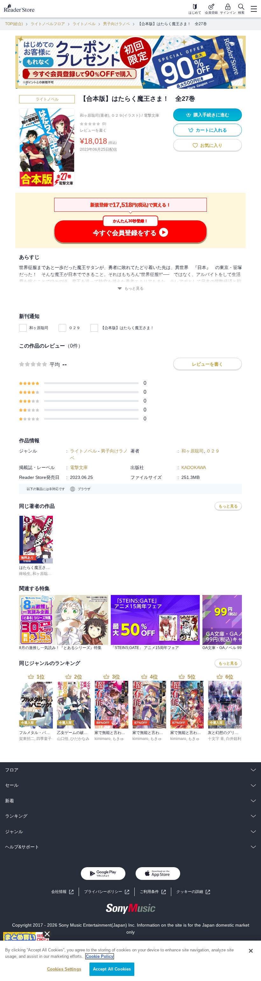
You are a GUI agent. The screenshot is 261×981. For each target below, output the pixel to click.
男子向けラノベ (116, 24)
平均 (55, 364)
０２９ (74, 328)
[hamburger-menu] (253, 9)
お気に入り (211, 145)
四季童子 (44, 738)
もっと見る (134, 288)
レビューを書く (93, 130)
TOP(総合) (14, 24)
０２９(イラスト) (125, 115)
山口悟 (62, 738)
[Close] (251, 951)
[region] (130, 961)
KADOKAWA (193, 467)
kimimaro (102, 738)
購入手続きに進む (211, 114)
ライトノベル (84, 24)
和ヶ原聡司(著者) (94, 115)
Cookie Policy (99, 956)
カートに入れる (211, 130)
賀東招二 (26, 738)
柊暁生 (25, 573)
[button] (193, 892)
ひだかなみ (79, 738)
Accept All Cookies (112, 969)
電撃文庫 (151, 115)
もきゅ (118, 738)
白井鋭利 (233, 738)
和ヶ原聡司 (38, 328)
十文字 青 (216, 738)
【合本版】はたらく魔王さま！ (127, 328)
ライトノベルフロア (48, 24)
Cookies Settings (64, 969)
